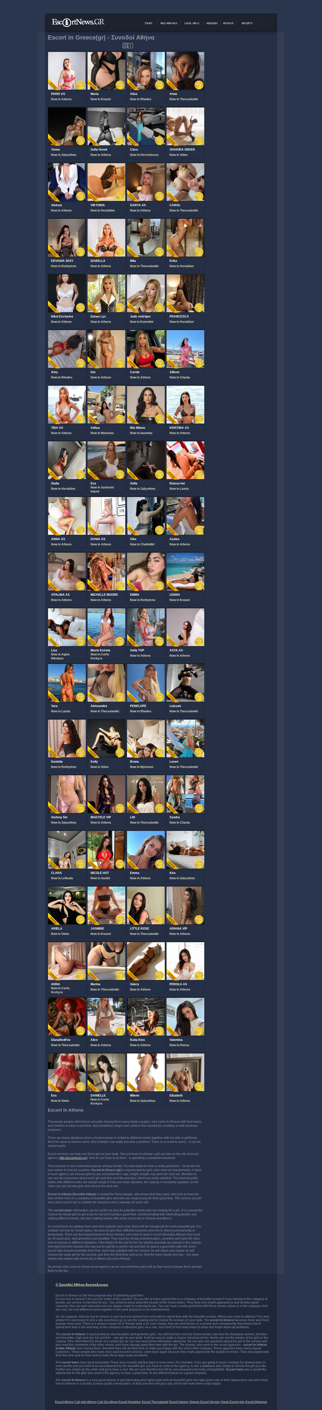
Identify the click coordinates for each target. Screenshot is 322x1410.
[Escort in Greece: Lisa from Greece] (67, 611)
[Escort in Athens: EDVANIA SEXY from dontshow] (67, 221)
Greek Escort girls (233, 1402)
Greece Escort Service (204, 1402)
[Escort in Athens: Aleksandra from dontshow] (106, 666)
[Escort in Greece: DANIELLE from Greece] (106, 1056)
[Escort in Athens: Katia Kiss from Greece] (146, 1000)
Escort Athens (64, 1402)
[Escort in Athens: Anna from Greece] (185, 54)
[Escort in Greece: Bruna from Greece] (146, 722)
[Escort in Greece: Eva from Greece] (106, 444)
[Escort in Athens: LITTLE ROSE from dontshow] (146, 889)
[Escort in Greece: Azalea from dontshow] (185, 499)
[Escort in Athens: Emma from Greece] (146, 833)
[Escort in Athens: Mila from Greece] (146, 221)
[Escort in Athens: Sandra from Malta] (185, 778)
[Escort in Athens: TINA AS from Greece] (67, 388)
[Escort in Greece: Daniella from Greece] (67, 722)
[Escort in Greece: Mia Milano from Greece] (146, 388)
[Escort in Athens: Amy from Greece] (67, 332)
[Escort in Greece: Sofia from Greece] (146, 444)
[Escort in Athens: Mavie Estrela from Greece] (106, 611)
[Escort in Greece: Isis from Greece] (106, 332)
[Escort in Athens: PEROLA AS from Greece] (185, 944)
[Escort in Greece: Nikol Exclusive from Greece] (67, 277)
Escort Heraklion (129, 1402)
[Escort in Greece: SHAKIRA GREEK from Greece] (185, 110)
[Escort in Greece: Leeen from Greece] (185, 722)
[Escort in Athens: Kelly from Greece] (106, 722)
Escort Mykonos (256, 1402)
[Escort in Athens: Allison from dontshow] (185, 332)
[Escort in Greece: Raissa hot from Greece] (185, 444)
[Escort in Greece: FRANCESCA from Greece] (185, 277)
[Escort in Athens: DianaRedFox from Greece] (67, 1000)
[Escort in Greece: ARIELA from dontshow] (67, 889)
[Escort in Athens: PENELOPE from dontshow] (146, 666)
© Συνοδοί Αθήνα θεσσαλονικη (82, 1285)
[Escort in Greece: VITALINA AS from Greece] (67, 555)
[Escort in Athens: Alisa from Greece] (146, 54)
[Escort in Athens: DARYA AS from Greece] (146, 165)
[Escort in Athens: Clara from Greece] (146, 110)
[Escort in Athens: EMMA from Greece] (146, 555)
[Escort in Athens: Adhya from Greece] (106, 388)
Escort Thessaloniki (155, 1402)
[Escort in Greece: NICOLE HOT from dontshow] (106, 833)
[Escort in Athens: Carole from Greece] (146, 332)
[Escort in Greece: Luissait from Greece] (185, 666)
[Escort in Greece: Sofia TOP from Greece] (146, 611)
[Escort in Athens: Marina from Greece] (106, 944)
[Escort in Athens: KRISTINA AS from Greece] (185, 388)
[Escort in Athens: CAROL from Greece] (185, 165)
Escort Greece (179, 1402)
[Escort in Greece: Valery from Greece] (146, 944)
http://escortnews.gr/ (73, 1158)
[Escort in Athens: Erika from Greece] (185, 221)
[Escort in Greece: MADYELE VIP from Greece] (106, 778)
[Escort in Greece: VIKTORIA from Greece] (106, 165)
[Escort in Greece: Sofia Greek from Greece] (106, 110)
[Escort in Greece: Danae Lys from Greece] (106, 277)
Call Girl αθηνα (107, 1402)
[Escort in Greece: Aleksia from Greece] (67, 165)
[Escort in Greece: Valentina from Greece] (185, 1000)
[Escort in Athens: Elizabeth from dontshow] (185, 1056)
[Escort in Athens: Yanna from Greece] (67, 110)
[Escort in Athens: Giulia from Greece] (67, 444)
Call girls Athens (85, 1402)
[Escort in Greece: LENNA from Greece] (185, 555)
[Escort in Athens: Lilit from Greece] (146, 778)
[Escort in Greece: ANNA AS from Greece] (67, 499)
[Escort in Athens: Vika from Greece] (146, 499)
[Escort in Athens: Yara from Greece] (67, 666)
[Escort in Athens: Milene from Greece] (146, 1056)
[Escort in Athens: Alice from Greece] (106, 1000)
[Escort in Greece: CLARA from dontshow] (67, 833)
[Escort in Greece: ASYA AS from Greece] (185, 611)
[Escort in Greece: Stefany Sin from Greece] (67, 778)
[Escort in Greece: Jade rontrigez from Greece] (146, 277)
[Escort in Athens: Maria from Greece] (106, 54)
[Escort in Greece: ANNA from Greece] (67, 944)
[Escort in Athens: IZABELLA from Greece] (106, 221)
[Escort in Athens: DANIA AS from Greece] (106, 499)
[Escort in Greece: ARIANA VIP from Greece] (185, 889)
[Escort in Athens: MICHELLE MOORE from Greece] (106, 555)
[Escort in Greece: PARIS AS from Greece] (67, 54)
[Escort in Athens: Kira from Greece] (185, 833)
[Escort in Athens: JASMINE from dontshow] (106, 889)
